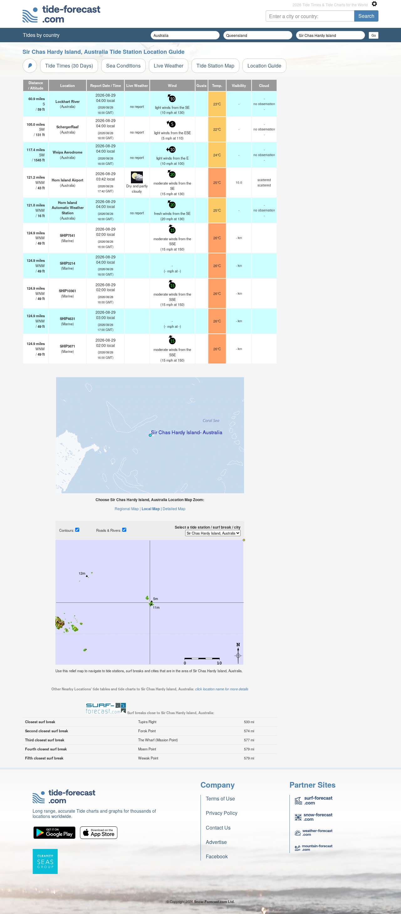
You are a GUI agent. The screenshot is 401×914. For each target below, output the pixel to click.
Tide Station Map (215, 65)
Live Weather (168, 65)
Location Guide (264, 65)
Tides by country (41, 34)
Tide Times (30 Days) (69, 65)
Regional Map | (128, 508)
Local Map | (152, 508)
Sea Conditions (123, 65)
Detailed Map (174, 508)
